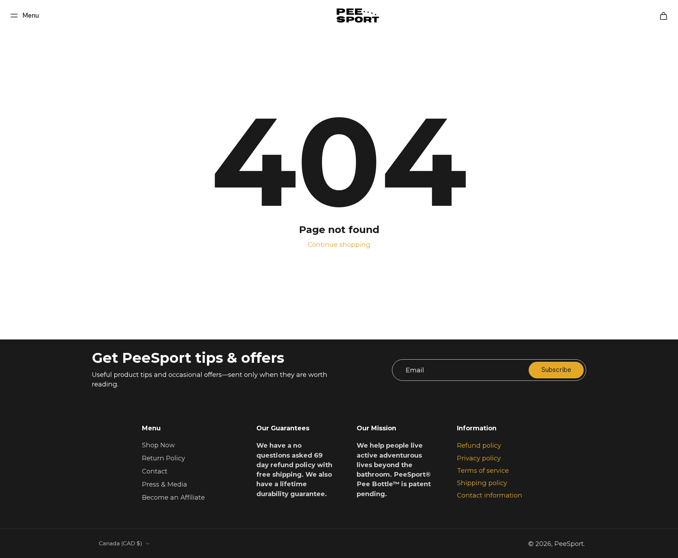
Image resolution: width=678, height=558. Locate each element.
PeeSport (569, 544)
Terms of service (483, 470)
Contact (154, 471)
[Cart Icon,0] (663, 15)
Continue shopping (339, 244)
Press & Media (164, 485)
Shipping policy (482, 483)
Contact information (489, 496)
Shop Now (158, 445)
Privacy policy (479, 458)
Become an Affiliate (173, 498)
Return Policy (163, 458)
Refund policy (479, 445)
